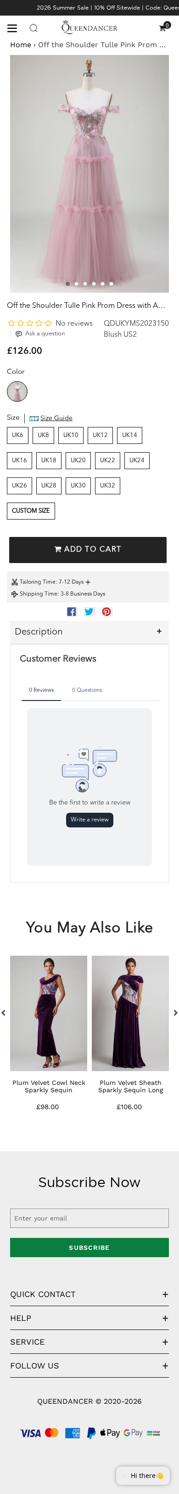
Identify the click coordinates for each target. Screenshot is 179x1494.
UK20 (78, 461)
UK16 (19, 461)
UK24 (137, 461)
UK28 (48, 486)
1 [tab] (68, 284)
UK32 (107, 486)
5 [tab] (103, 284)
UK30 (78, 486)
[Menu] (15, 27)
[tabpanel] (89, 174)
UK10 (70, 435)
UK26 (19, 486)
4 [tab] (94, 284)
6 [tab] (111, 284)
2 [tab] (76, 284)
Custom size (31, 511)
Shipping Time (38, 594)
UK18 (48, 461)
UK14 (129, 435)
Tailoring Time (38, 582)
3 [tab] (85, 284)
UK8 (43, 435)
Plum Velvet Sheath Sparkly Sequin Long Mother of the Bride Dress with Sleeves (130, 1093)
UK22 (107, 461)
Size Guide (56, 418)
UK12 (100, 435)
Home (20, 44)
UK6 (17, 435)
